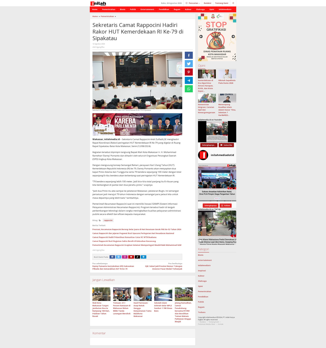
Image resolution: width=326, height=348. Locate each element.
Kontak (220, 324)
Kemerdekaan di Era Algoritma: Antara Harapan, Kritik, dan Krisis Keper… (205, 85)
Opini (200, 286)
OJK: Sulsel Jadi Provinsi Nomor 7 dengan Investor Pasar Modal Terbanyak (163, 266)
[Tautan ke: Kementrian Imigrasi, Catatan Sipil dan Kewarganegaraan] (207, 98)
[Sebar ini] (189, 55)
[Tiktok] (137, 257)
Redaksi (203, 322)
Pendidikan (203, 296)
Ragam (201, 307)
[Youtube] (131, 257)
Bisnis (200, 255)
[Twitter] (118, 257)
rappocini (108, 220)
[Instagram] (125, 257)
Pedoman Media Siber (206, 324)
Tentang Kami (214, 322)
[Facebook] (112, 257)
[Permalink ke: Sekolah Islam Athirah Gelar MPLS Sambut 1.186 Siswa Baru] (163, 294)
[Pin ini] (189, 72)
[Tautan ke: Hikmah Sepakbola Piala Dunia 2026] (227, 73)
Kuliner (201, 276)
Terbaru (201, 312)
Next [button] (179, 124)
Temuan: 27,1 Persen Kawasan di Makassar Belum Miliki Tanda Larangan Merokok (122, 308)
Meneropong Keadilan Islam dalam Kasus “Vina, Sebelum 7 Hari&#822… (227, 109)
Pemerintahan (204, 291)
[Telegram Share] (189, 80)
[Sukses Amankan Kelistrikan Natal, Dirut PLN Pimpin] (217, 182)
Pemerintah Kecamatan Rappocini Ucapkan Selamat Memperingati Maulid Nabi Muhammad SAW (136, 245)
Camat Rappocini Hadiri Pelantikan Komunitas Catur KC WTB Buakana (124, 237)
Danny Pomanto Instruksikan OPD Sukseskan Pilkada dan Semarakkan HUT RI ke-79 (113, 266)
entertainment (205, 260)
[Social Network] (233, 3)
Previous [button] (96, 124)
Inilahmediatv (204, 265)
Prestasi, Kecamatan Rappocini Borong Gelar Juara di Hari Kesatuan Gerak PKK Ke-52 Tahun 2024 (136, 229)
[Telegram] (143, 257)
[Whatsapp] (189, 88)
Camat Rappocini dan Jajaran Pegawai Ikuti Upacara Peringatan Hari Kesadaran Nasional (133, 233)
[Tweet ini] (189, 63)
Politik (201, 302)
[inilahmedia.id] (98, 3)
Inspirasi (202, 270)
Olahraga (202, 281)
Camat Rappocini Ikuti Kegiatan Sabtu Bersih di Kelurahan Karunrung (124, 241)
